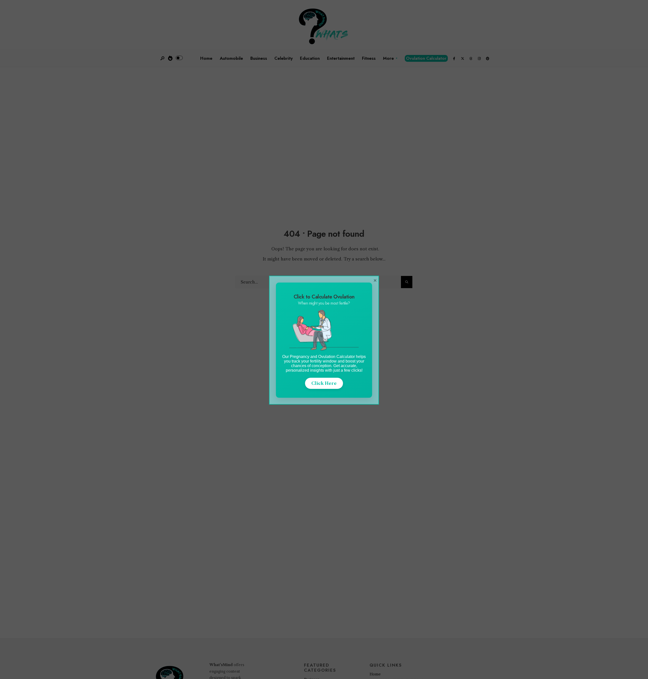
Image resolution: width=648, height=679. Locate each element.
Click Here (324, 383)
